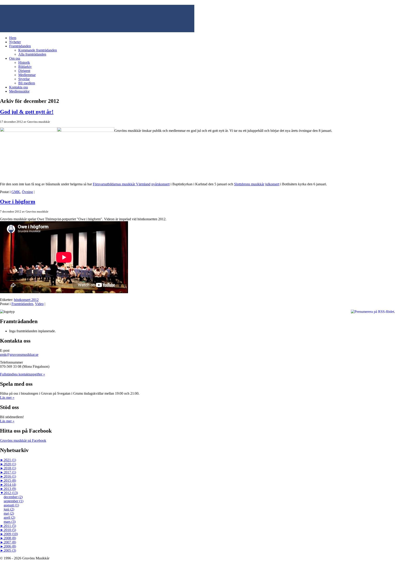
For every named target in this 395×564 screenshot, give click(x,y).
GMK (15, 192)
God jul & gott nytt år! (26, 112)
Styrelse (24, 79)
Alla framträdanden (32, 54)
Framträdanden (20, 46)
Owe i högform (17, 202)
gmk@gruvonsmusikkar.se (19, 354)
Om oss (14, 58)
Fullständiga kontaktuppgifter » (22, 374)
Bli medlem (26, 83)
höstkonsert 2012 (26, 300)
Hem (12, 38)
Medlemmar (27, 75)
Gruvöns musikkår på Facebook (23, 440)
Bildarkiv (25, 67)
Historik (24, 62)
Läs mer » (7, 397)
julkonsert (272, 184)
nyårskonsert (160, 184)
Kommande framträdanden (37, 50)
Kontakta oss (18, 87)
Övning (27, 192)
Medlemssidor (19, 91)
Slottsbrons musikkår (249, 184)
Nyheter (15, 42)
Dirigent (24, 71)
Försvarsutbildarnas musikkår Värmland (121, 184)
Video (39, 304)
